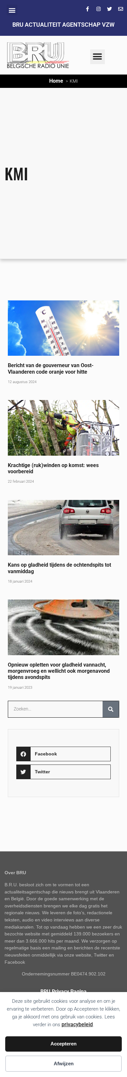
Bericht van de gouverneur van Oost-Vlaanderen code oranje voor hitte (50, 368)
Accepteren (63, 1043)
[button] (12, 10)
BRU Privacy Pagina (63, 991)
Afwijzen (64, 1063)
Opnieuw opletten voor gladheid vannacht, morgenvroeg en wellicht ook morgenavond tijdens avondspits (59, 671)
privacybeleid (77, 1024)
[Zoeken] (111, 709)
